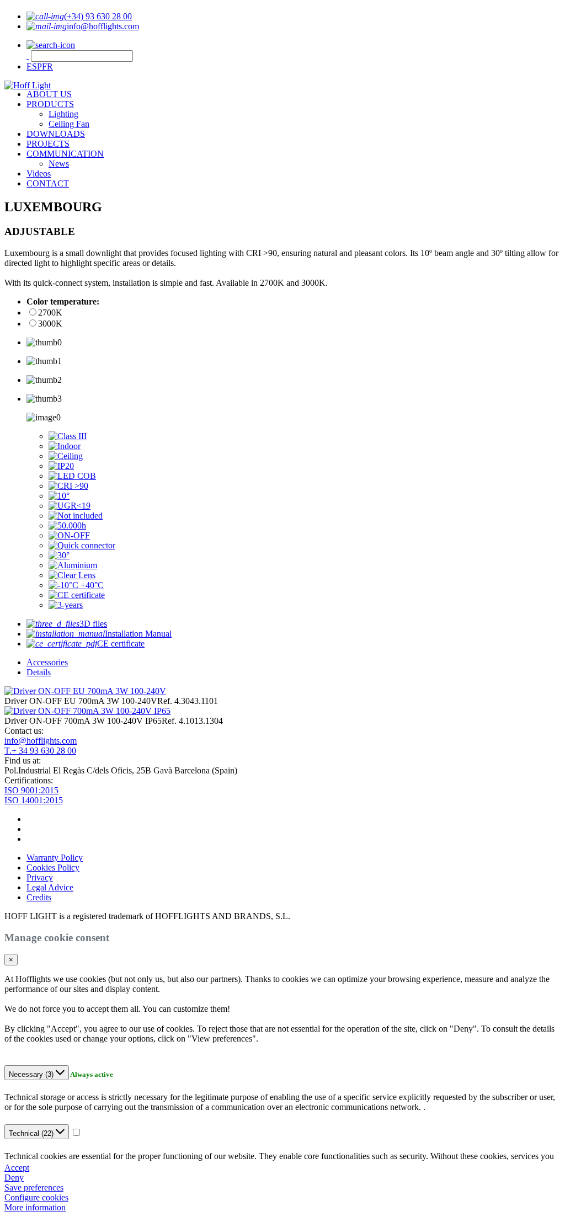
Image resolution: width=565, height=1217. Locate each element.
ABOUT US (49, 94)
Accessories (47, 662)
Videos (38, 173)
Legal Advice (49, 887)
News (59, 163)
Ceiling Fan (69, 124)
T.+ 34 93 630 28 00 (40, 750)
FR (47, 66)
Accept (16, 1167)
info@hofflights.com (40, 740)
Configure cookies (36, 1197)
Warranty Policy (54, 857)
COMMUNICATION (65, 153)
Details (38, 672)
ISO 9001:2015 (31, 790)
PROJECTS (48, 143)
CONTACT (47, 183)
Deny (14, 1177)
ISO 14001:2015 (33, 800)
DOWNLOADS (55, 133)
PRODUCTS (50, 104)
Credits (38, 897)
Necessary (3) (32, 1074)
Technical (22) (32, 1133)
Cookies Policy (52, 867)
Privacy (39, 877)
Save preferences (33, 1187)
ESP (34, 66)
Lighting (63, 114)
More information (35, 1207)
